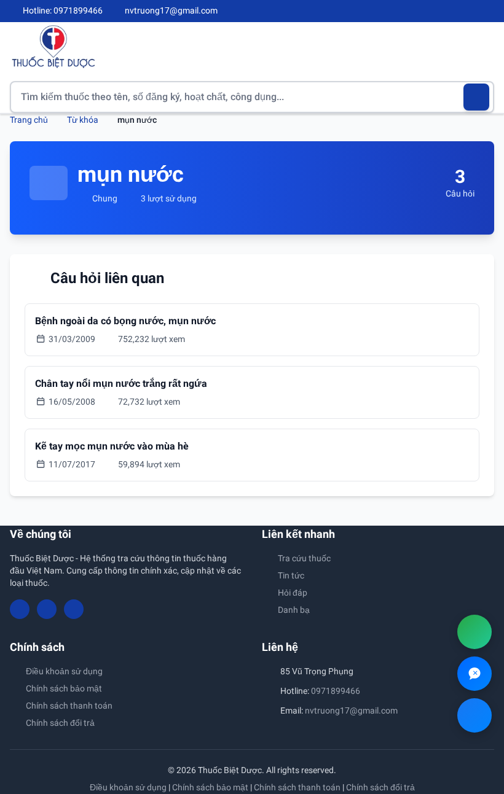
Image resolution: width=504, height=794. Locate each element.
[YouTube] (468, 11)
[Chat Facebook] (474, 715)
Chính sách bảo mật (64, 688)
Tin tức (291, 575)
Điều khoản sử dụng (64, 671)
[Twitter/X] (489, 11)
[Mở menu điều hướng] (485, 46)
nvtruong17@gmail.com (351, 710)
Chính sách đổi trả (60, 723)
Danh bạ (294, 610)
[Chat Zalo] (474, 673)
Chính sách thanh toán (69, 705)
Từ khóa (82, 120)
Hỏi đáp (292, 592)
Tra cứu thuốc (304, 558)
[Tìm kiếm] (476, 97)
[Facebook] (448, 11)
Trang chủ (29, 120)
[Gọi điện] (474, 632)
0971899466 (335, 691)
